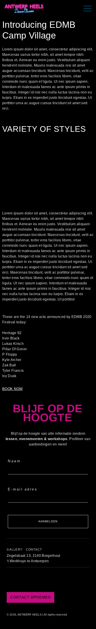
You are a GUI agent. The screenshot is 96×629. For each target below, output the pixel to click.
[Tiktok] (35, 580)
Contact (34, 549)
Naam (14, 461)
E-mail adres (22, 489)
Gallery (15, 549)
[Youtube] (60, 580)
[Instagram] (48, 580)
